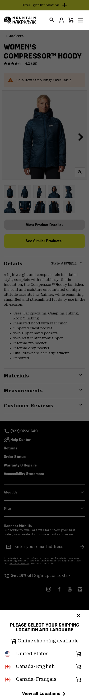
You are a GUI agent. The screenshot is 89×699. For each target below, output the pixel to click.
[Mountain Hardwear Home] (20, 20)
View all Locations (41, 693)
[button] (80, 20)
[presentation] (52, 20)
